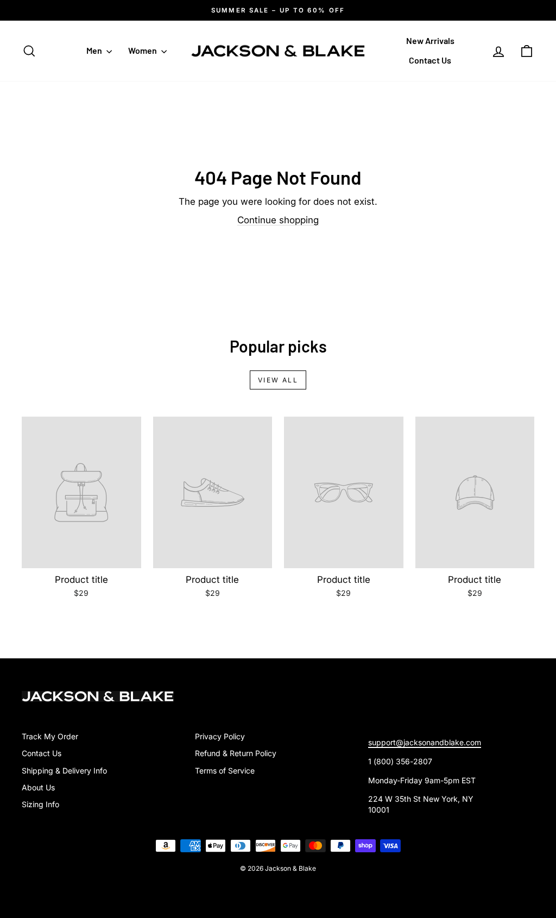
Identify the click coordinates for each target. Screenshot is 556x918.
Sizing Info (40, 804)
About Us (38, 787)
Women (143, 50)
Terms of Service (225, 770)
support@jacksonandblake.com (424, 742)
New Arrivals (430, 40)
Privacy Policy (220, 736)
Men (95, 50)
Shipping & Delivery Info (64, 770)
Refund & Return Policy (235, 753)
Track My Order (50, 736)
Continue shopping (278, 220)
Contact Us (430, 60)
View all (278, 380)
